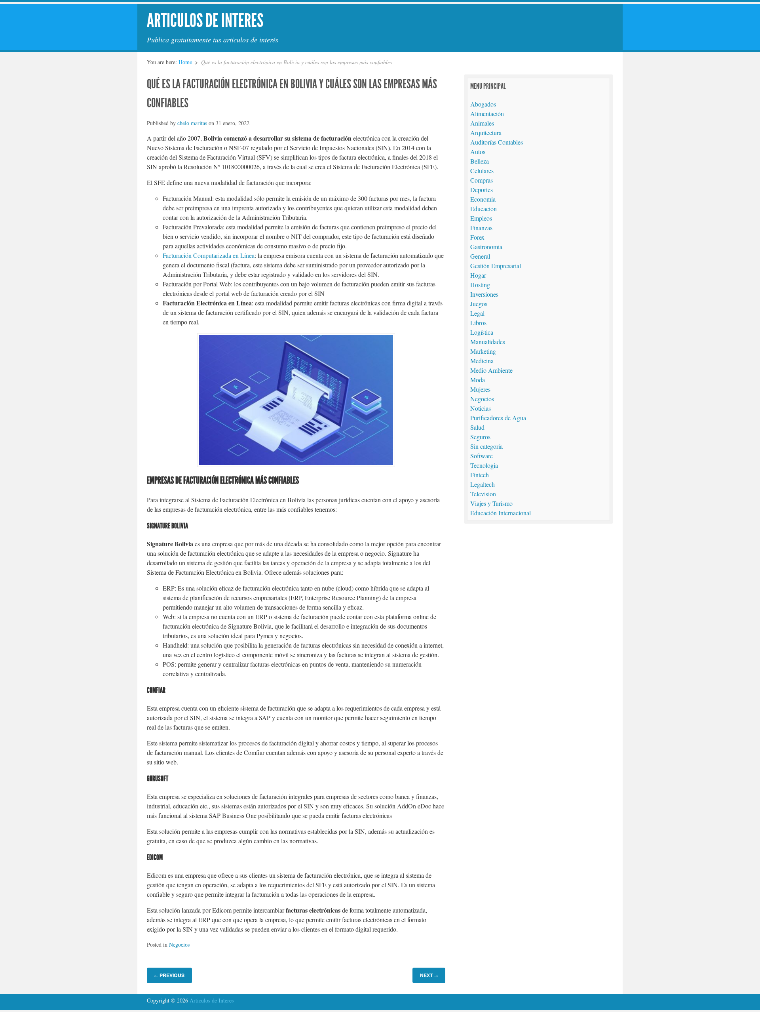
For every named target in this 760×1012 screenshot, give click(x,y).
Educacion (483, 208)
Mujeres (480, 389)
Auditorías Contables (496, 142)
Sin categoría (486, 446)
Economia (483, 199)
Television (483, 494)
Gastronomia (486, 246)
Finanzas (481, 227)
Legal (477, 313)
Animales (482, 123)
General (480, 256)
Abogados (483, 104)
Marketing (483, 351)
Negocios (179, 944)
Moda (477, 379)
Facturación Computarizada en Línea (209, 255)
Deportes (481, 189)
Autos (477, 151)
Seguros (480, 437)
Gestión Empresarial (495, 265)
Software (481, 456)
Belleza (479, 161)
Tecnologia (484, 465)
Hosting (480, 284)
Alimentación (487, 113)
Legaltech (482, 484)
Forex (477, 237)
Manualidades (487, 341)
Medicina (482, 360)
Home (185, 62)
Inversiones (484, 294)
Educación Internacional (500, 513)
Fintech (479, 475)
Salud (477, 427)
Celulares (482, 170)
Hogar (478, 275)
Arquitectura (486, 132)
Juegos (478, 303)
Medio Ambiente (491, 370)
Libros (478, 322)
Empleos (481, 218)
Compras (481, 180)
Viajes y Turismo (491, 503)
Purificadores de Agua (498, 418)
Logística (481, 332)
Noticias (480, 408)
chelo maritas (192, 123)
